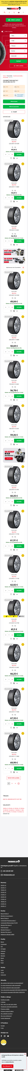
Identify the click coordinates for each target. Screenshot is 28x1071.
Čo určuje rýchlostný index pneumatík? (10, 987)
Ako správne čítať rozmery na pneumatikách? (12, 983)
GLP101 (15, 799)
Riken (2, 960)
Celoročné (3, 975)
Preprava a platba (5, 1009)
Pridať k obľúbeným (11, 158)
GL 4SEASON (9, 799)
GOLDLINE (5, 77)
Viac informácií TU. (7, 1066)
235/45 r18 (3, 897)
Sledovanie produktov (17, 158)
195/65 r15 (3, 890)
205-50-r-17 (18, 810)
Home (4, 75)
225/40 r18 (3, 892)
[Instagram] (4, 1036)
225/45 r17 (3, 887)
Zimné (2, 972)
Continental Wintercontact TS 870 (9, 923)
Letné (2, 970)
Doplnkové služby (5, 999)
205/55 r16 (3, 885)
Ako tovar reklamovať (6, 1016)
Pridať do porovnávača (14, 158)
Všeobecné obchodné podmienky (9, 1006)
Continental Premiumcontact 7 (8, 920)
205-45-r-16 (7, 810)
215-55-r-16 (21, 812)
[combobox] (18, 36)
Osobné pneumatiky (17, 75)
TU (19, 4)
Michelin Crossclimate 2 (7, 916)
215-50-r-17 (15, 812)
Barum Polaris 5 (5, 913)
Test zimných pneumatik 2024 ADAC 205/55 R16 (13, 992)
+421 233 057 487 (8, 871)
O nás (2, 1028)
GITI (2, 946)
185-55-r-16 (5, 808)
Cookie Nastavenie (5, 1018)
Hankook (3, 951)
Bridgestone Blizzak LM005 (7, 934)
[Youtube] (8, 1036)
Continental (3, 944)
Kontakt (3, 1025)
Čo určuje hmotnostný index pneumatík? (11, 985)
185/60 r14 (3, 901)
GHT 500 (19, 799)
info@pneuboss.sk (9, 875)
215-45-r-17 (9, 812)
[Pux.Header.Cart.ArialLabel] (14, 12)
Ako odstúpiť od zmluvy (6, 1013)
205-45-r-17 (13, 810)
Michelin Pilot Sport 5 (6, 932)
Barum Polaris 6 (5, 918)
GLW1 (4, 799)
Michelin (3, 956)
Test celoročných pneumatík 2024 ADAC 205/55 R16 (14, 990)
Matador (3, 953)
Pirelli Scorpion (4, 927)
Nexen (2, 958)
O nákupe (3, 1002)
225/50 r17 (3, 906)
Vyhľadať (18, 61)
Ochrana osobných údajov (7, 1011)
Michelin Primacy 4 (5, 930)
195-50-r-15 (17, 808)
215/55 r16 (3, 904)
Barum (2, 942)
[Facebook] (1, 1036)
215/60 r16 (3, 899)
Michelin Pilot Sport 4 (6, 925)
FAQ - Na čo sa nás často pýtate (9, 1004)
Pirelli (2, 962)
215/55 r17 (3, 894)
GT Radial (3, 949)
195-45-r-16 (11, 808)
